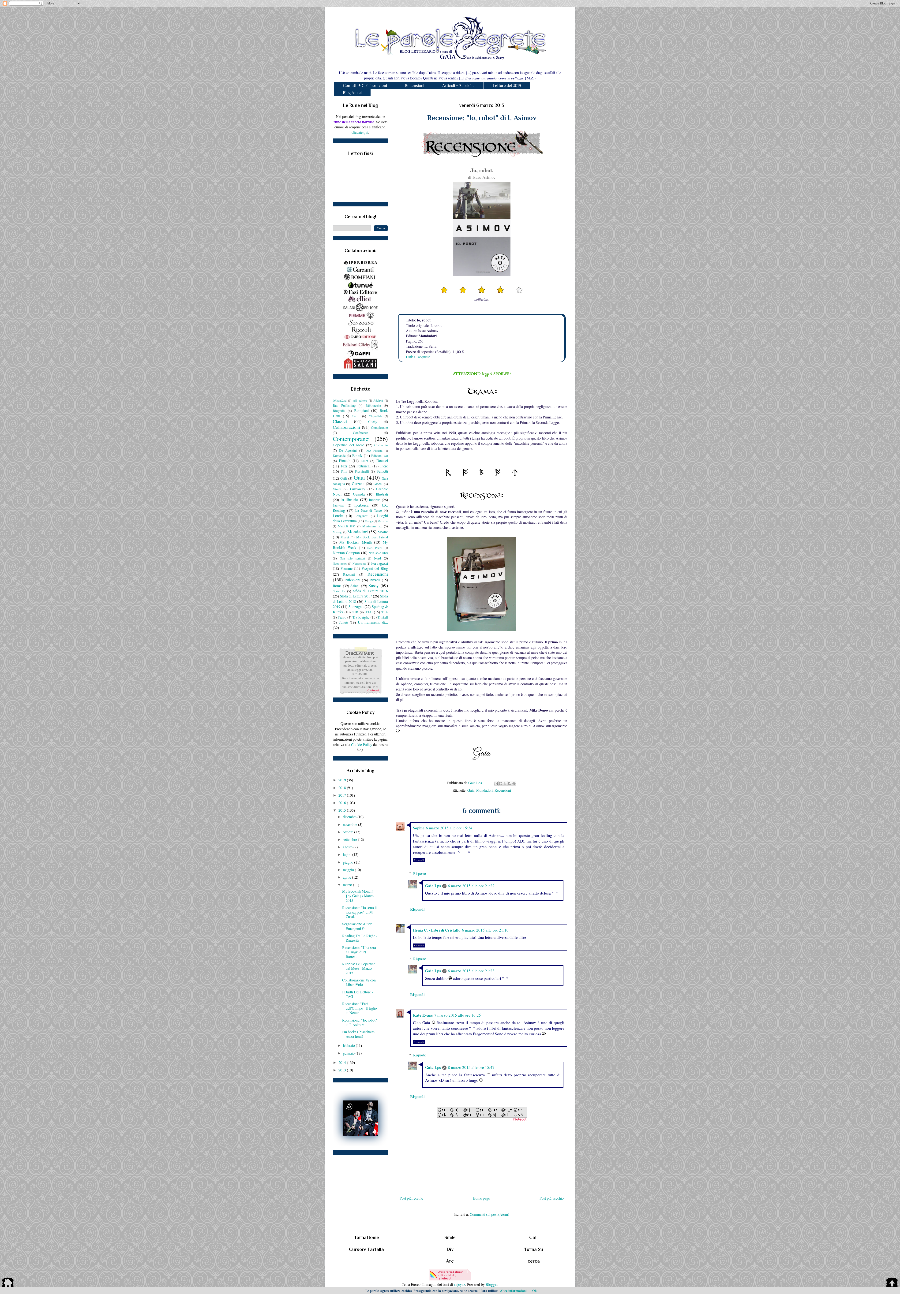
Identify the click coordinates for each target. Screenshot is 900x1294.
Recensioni (414, 85)
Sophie (418, 828)
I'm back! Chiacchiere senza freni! (358, 1034)
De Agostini (348, 450)
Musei (345, 537)
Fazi (344, 465)
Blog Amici (352, 92)
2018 (342, 787)
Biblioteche (373, 405)
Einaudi (344, 460)
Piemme (346, 568)
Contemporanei (351, 439)
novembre (350, 824)
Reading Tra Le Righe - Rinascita (359, 938)
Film (344, 471)
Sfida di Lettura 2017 (356, 595)
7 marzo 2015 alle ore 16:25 (457, 1015)
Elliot (364, 461)
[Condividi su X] (505, 783)
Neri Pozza (374, 548)
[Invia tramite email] (496, 783)
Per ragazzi (379, 563)
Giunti (337, 489)
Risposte (419, 873)
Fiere (384, 465)
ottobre (348, 831)
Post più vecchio (552, 1198)
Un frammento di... (373, 622)
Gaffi (343, 478)
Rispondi (419, 860)
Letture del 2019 (507, 85)
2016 (342, 802)
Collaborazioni (346, 427)
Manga (369, 521)
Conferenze (360, 432)
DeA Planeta (374, 450)
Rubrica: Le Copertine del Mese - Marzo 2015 (358, 968)
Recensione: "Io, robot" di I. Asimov (359, 1022)
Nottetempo (340, 563)
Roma (337, 585)
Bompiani (361, 410)
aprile (347, 877)
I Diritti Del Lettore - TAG (357, 994)
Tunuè (343, 622)
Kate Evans (423, 1015)
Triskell (383, 617)
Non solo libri (378, 553)
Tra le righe (360, 617)
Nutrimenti (359, 563)
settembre (350, 839)
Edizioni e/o (379, 455)
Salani (355, 585)
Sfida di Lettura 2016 (370, 590)
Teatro (342, 617)
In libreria (349, 499)
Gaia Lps (433, 886)
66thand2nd (339, 400)
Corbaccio (381, 445)
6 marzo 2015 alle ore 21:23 (471, 970)
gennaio (349, 1053)
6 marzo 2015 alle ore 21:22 (471, 885)
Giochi (378, 483)
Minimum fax (372, 526)
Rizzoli (375, 579)
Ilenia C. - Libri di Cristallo (437, 930)
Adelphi (378, 400)
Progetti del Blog (375, 568)
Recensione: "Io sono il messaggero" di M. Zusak (359, 912)
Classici (340, 421)
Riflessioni (352, 579)
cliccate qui (360, 132)
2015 (342, 810)
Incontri (374, 499)
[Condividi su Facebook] (509, 783)
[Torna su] (892, 1283)
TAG (369, 611)
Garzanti (358, 483)
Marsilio (383, 521)
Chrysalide (375, 416)
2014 (342, 1062)
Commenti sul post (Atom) (489, 1214)
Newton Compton (346, 552)
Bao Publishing (344, 405)
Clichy (372, 421)
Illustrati (382, 494)
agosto (348, 846)
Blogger (491, 1284)
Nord (377, 558)
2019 (342, 779)
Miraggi (337, 532)
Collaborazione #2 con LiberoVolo (359, 982)
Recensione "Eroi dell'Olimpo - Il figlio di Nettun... (359, 1008)
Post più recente (411, 1198)
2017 (342, 795)
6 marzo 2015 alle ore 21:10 (485, 930)
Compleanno (379, 427)
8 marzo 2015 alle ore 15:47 (471, 1067)
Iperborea (361, 505)
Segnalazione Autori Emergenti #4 (357, 926)
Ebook (357, 455)
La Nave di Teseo (368, 510)
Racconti (349, 574)
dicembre (350, 816)
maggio (349, 869)
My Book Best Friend (372, 537)
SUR (355, 612)
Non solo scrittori (352, 558)
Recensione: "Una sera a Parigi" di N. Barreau (359, 952)
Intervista (338, 505)
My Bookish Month (355, 542)
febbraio (349, 1045)
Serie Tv (339, 591)
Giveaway (357, 488)
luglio (347, 854)
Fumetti (382, 471)
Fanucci (382, 460)
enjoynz (459, 1284)
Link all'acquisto (418, 356)
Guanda (359, 494)
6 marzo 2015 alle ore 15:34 (449, 828)
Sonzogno (356, 606)
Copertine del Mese (348, 444)
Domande (339, 455)
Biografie (339, 410)
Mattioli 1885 (347, 526)
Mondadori (484, 790)
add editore (360, 400)
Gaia (470, 790)
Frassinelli (362, 471)
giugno (348, 862)
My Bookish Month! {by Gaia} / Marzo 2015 (358, 895)
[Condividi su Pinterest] (514, 783)
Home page (481, 1198)
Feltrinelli (363, 465)
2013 (342, 1069)
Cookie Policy (361, 744)
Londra (338, 515)
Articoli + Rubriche (458, 85)
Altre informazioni (513, 1290)
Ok (534, 1290)
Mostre (383, 531)
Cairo (355, 416)
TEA (384, 612)
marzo (348, 884)
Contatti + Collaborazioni (365, 85)
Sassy (373, 585)
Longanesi (361, 516)
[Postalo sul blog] (500, 783)
